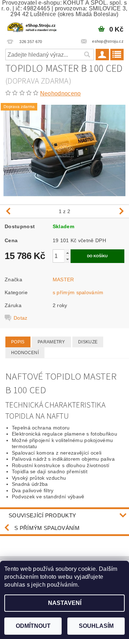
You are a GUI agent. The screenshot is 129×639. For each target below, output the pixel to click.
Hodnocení (25, 352)
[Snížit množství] (67, 259)
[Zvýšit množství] (67, 252)
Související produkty (42, 515)
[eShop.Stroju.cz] (32, 26)
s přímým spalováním (78, 292)
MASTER (63, 279)
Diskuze (87, 341)
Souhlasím (96, 626)
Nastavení (64, 603)
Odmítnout (33, 626)
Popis (18, 341)
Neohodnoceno (60, 93)
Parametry (51, 341)
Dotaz (21, 318)
